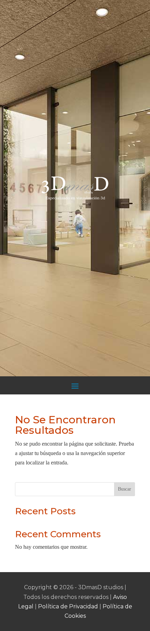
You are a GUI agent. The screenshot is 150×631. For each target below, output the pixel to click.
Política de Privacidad (68, 606)
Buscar (124, 489)
